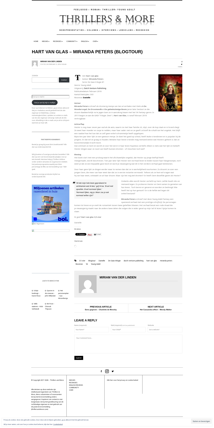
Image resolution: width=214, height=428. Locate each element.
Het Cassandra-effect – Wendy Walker (156, 310)
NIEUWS (45, 41)
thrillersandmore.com (40, 409)
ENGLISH (84, 41)
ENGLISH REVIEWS (76, 385)
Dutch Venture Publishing (95, 88)
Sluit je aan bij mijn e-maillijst (44, 102)
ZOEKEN (35, 75)
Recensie (79, 264)
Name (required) (80, 325)
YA (87, 264)
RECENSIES (57, 41)
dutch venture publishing (133, 260)
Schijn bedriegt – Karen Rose (36, 293)
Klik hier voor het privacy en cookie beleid (122, 380)
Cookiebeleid (58, 424)
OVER (95, 41)
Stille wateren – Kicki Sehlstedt (37, 306)
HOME (36, 41)
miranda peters (166, 260)
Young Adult (96, 264)
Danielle (102, 260)
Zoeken (64, 80)
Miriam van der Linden (51, 61)
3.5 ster (82, 260)
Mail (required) (116, 325)
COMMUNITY (71, 41)
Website (151, 325)
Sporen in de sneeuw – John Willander (50, 293)
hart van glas (152, 260)
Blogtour (91, 260)
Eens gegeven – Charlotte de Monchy (101, 310)
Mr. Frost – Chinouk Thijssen (49, 306)
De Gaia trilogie (114, 260)
